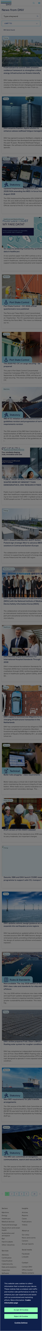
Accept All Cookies (21, 1310)
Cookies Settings (21, 1323)
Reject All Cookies (21, 1316)
